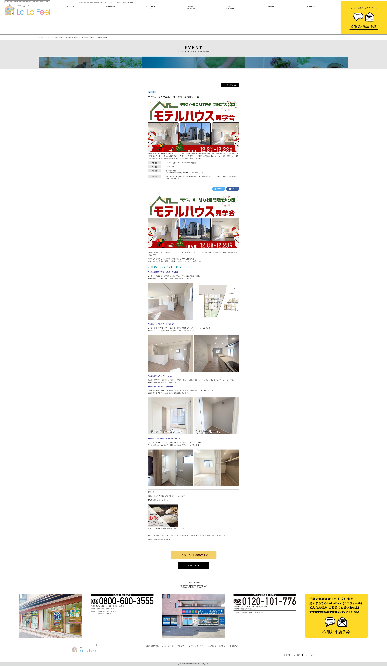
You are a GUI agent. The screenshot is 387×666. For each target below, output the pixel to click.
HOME (41, 37)
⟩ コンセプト (181, 646)
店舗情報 (287, 655)
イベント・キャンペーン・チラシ (58, 37)
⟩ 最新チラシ (222, 646)
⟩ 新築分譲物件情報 (152, 646)
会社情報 (297, 655)
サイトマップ (309, 655)
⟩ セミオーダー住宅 (168, 646)
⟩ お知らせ (212, 646)
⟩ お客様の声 (233, 646)
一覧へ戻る (229, 85)
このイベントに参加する (193, 555)
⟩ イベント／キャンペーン (197, 646)
